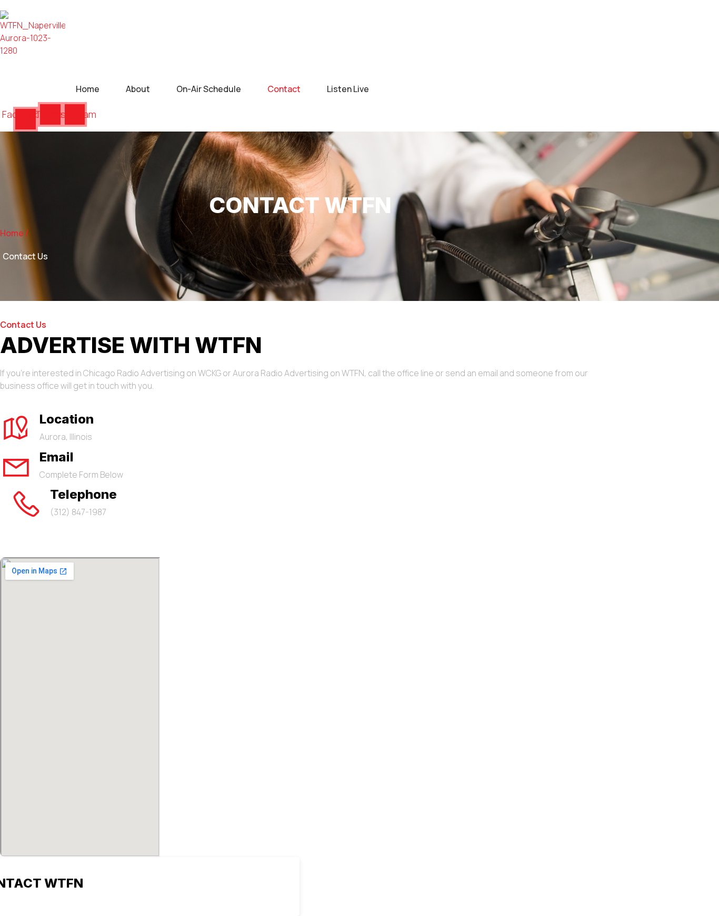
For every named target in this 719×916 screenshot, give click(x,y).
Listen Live (348, 89)
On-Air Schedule (208, 89)
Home (87, 89)
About (138, 89)
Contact (284, 89)
